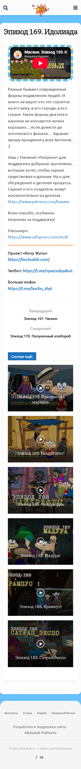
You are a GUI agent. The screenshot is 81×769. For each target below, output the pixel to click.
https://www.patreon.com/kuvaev (38, 201)
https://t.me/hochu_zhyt (30, 288)
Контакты (11, 713)
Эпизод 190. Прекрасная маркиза (40, 399)
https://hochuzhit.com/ (29, 259)
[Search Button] (5, 7)
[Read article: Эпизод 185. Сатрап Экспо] (40, 643)
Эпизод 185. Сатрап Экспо (40, 657)
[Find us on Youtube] (41, 757)
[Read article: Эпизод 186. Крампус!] (40, 592)
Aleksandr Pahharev (40, 732)
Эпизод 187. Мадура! (40, 555)
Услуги (27, 713)
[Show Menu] (75, 7)
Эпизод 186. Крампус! (40, 606)
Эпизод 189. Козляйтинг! (40, 453)
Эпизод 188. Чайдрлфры (40, 504)
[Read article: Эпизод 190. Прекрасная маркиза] (40, 388)
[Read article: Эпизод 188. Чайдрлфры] (40, 490)
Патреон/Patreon (63, 713)
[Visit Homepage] (41, 10)
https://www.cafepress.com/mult (38, 236)
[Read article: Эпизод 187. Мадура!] (40, 541)
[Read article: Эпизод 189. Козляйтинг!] (40, 439)
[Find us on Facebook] (36, 757)
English (42, 713)
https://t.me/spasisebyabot (48, 270)
